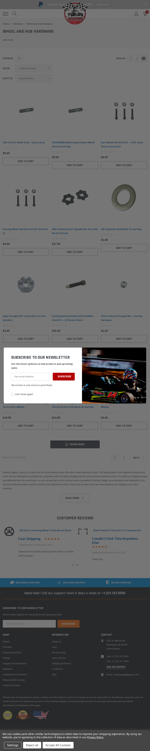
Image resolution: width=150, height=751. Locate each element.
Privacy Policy (95, 737)
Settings (12, 745)
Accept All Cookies (58, 745)
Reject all (32, 745)
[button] (142, 352)
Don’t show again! (24, 394)
